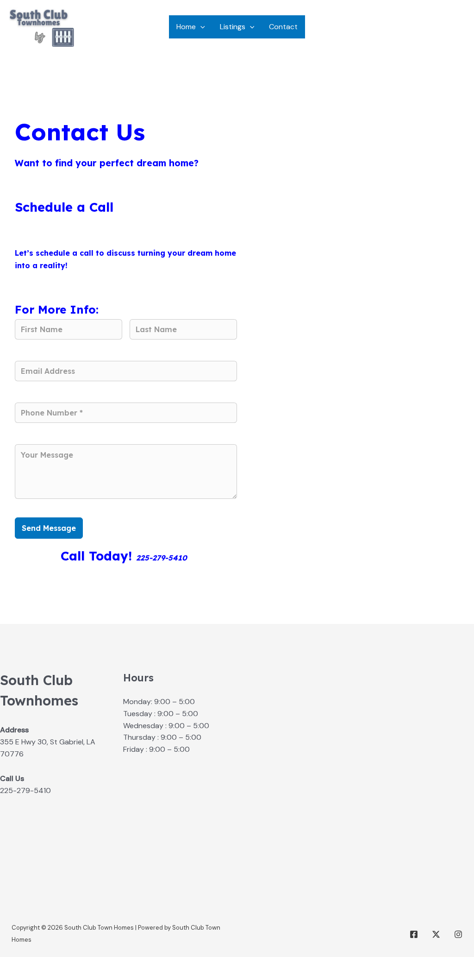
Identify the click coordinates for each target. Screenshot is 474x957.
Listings (232, 26)
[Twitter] (436, 934)
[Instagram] (458, 934)
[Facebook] (414, 934)
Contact (283, 26)
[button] (200, 26)
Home (186, 26)
